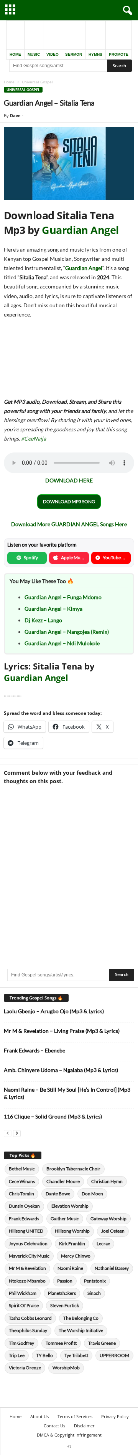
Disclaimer (84, 1425)
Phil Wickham (22, 1293)
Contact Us (54, 1425)
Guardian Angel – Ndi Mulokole (62, 643)
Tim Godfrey (21, 1343)
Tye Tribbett (76, 1355)
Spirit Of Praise (24, 1305)
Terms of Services (75, 1416)
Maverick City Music (29, 1256)
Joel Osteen (113, 1231)
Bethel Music (22, 1169)
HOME (15, 54)
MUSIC (34, 54)
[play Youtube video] (69, 163)
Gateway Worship (108, 1218)
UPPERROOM (114, 1355)
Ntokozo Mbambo (27, 1281)
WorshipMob (66, 1367)
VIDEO (52, 54)
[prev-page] (8, 1133)
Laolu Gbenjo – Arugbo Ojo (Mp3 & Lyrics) (54, 1011)
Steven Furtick (64, 1305)
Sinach (94, 1293)
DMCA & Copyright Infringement (69, 1435)
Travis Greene (102, 1343)
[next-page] (17, 1133)
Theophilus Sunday (28, 1330)
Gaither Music (65, 1218)
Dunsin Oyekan (24, 1206)
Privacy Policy (115, 1416)
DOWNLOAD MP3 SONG (69, 501)
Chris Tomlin (21, 1193)
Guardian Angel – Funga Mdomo (63, 597)
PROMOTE (118, 54)
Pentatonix (95, 1281)
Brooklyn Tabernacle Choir (73, 1169)
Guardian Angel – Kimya (53, 608)
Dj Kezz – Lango (43, 620)
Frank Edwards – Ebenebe (34, 1050)
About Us (39, 1416)
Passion (64, 1281)
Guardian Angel (80, 230)
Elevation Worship (70, 1206)
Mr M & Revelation (27, 1268)
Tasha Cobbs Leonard (30, 1318)
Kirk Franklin (72, 1243)
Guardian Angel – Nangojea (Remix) (67, 631)
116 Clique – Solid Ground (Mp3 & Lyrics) (53, 1116)
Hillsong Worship (72, 1231)
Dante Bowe (58, 1193)
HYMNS (95, 54)
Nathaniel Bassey (112, 1268)
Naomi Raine (70, 1268)
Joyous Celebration (28, 1243)
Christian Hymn (107, 1181)
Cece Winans (22, 1181)
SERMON (73, 54)
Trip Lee (17, 1355)
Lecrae (103, 1243)
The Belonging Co (81, 1318)
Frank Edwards (24, 1218)
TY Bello (44, 1355)
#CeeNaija (33, 438)
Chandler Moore (63, 1181)
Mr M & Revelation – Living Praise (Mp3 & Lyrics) (62, 1030)
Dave (15, 115)
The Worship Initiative (81, 1330)
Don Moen (92, 1193)
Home (9, 82)
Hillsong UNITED (26, 1231)
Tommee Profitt (61, 1343)
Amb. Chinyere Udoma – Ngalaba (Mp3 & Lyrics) (61, 1070)
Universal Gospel (23, 89)
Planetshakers (62, 1293)
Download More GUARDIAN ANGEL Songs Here (69, 524)
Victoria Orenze (25, 1367)
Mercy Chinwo (75, 1256)
